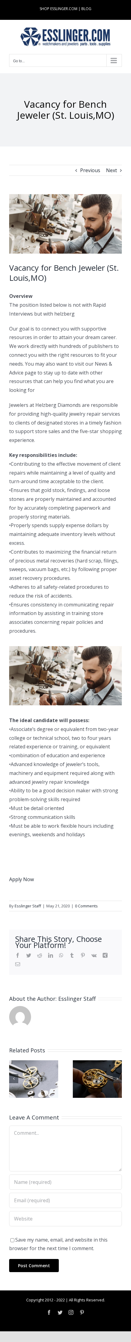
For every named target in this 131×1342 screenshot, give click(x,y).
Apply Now (21, 879)
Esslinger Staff (28, 906)
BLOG (86, 8)
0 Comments (86, 906)
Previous (90, 170)
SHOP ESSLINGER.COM (58, 8)
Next (111, 170)
